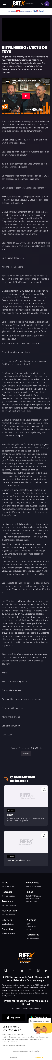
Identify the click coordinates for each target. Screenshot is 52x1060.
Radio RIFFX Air (31, 901)
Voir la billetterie (8, 924)
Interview (26, 753)
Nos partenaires (33, 938)
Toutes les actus (8, 886)
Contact (29, 929)
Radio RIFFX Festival (33, 896)
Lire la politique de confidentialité (14, 1045)
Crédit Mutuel (32, 926)
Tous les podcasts (8, 896)
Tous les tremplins (9, 905)
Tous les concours (8, 914)
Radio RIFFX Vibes (32, 898)
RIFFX (29, 924)
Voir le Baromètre (8, 933)
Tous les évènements (34, 886)
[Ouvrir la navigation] (4, 3)
